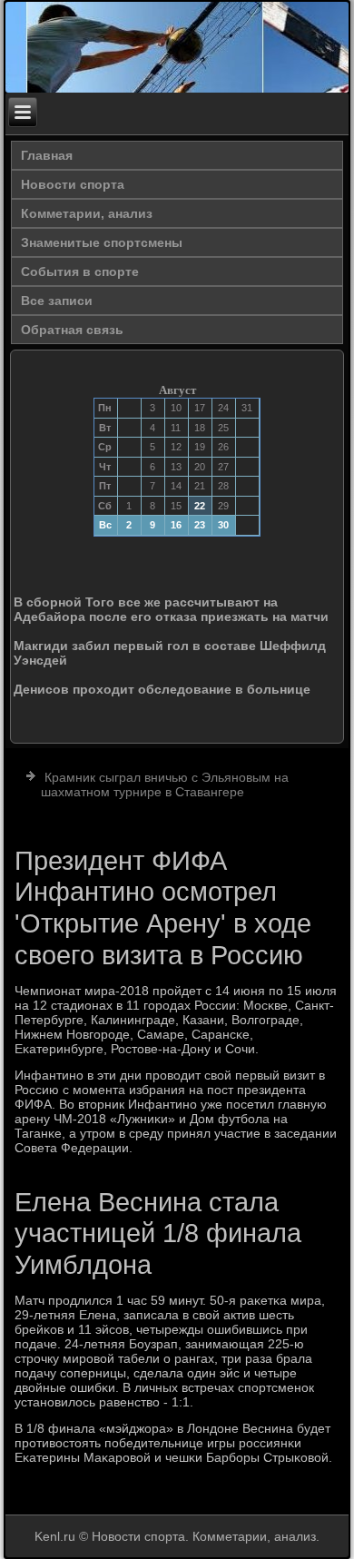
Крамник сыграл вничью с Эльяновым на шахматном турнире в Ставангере (165, 784)
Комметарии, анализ (86, 213)
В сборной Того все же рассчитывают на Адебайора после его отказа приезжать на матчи (171, 609)
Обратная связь (72, 329)
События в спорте (80, 271)
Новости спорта (72, 184)
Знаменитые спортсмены (101, 242)
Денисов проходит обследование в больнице (162, 689)
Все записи (57, 300)
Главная (47, 155)
